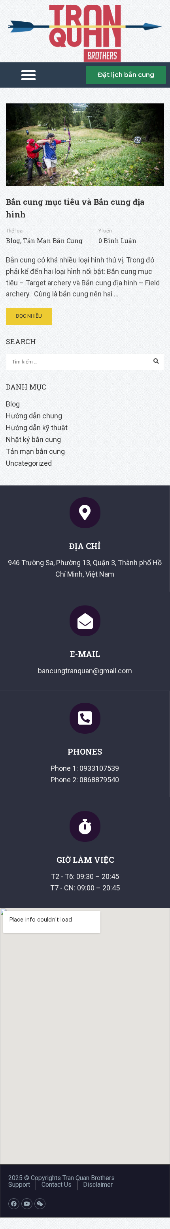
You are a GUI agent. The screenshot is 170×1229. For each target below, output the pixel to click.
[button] (28, 75)
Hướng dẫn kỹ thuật (37, 427)
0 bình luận (117, 240)
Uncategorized (29, 463)
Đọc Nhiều (29, 316)
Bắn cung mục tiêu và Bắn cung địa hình (75, 208)
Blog (13, 240)
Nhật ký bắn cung (33, 439)
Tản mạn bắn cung (53, 240)
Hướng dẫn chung (34, 416)
